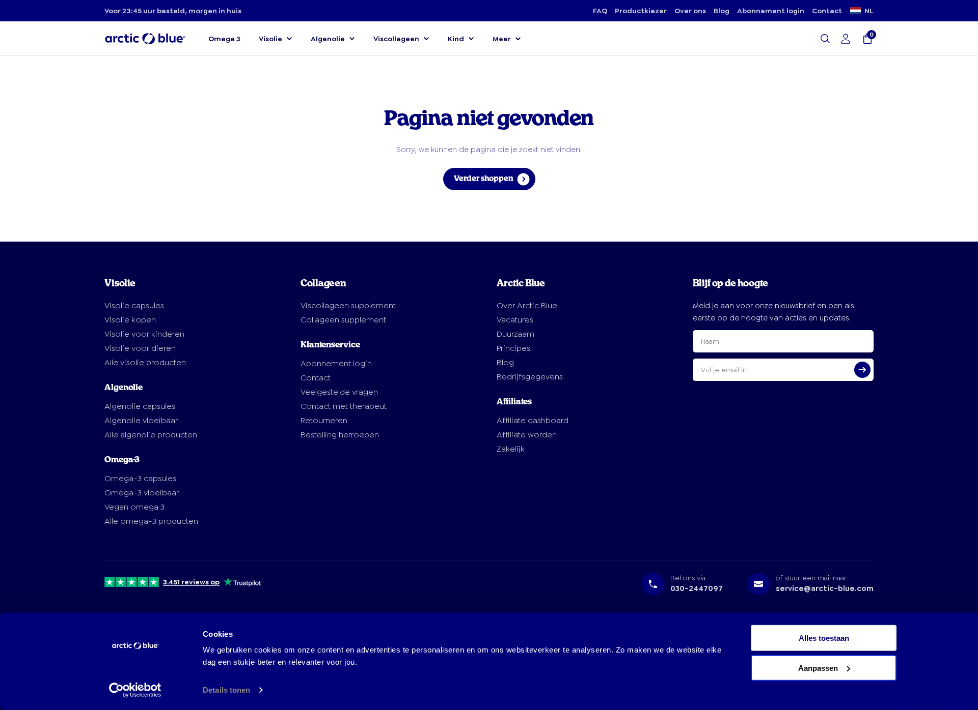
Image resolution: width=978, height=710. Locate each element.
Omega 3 (224, 38)
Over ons (690, 10)
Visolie (270, 38)
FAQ (600, 10)
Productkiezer (641, 10)
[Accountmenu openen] (845, 38)
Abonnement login (770, 10)
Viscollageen (396, 38)
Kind (456, 38)
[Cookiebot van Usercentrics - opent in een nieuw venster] (135, 690)
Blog (721, 10)
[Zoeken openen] (825, 38)
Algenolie (328, 38)
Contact (827, 10)
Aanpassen (818, 667)
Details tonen (226, 690)
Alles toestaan (824, 638)
